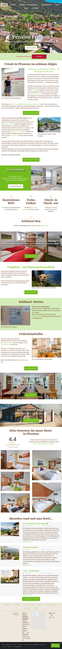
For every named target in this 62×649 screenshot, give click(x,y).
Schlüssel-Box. (36, 316)
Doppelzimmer (17, 604)
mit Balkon (15, 172)
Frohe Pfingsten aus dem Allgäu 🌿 (35, 524)
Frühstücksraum (8, 342)
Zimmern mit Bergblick (18, 131)
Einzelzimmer (8, 604)
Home (4, 5)
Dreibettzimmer (40, 604)
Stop (57, 189)
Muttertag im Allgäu (30, 547)
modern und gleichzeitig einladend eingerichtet (25, 104)
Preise (58, 5)
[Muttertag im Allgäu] (10, 553)
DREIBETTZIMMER (15, 170)
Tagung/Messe (46, 5)
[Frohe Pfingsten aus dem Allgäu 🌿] (10, 529)
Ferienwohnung (27, 608)
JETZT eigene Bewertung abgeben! (44, 443)
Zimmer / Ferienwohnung (28, 5)
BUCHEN (36, 8)
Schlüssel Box (14, 135)
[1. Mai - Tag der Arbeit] (10, 577)
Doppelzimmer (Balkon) (28, 604)
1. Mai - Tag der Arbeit (31, 571)
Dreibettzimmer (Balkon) (51, 604)
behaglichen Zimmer (36, 94)
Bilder (26, 8)
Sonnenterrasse (5, 344)
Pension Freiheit (9, 124)
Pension (13, 5)
